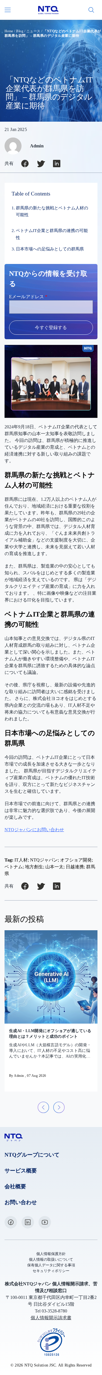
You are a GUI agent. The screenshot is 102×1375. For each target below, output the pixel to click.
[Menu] (8, 10)
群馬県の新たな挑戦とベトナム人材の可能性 (52, 211)
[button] (43, 1107)
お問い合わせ (21, 1202)
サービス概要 (21, 1171)
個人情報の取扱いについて (51, 1260)
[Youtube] (44, 1222)
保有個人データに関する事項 (51, 1265)
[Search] (91, 10)
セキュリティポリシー (51, 1271)
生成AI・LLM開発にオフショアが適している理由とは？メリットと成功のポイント (50, 1034)
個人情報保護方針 (51, 1254)
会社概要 (15, 1186)
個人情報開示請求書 (51, 1317)
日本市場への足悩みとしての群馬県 (50, 248)
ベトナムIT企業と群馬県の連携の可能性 (52, 234)
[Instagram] (27, 1222)
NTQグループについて (32, 1155)
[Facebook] (10, 1222)
